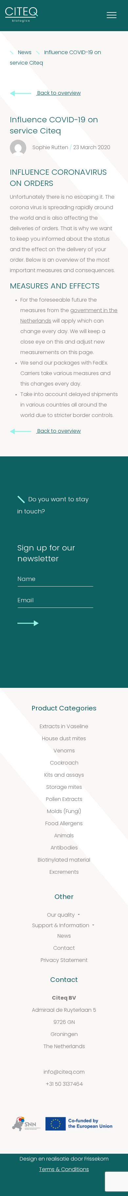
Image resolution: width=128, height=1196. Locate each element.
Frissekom (96, 1159)
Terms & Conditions (64, 1169)
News (64, 936)
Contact (64, 948)
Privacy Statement (64, 960)
